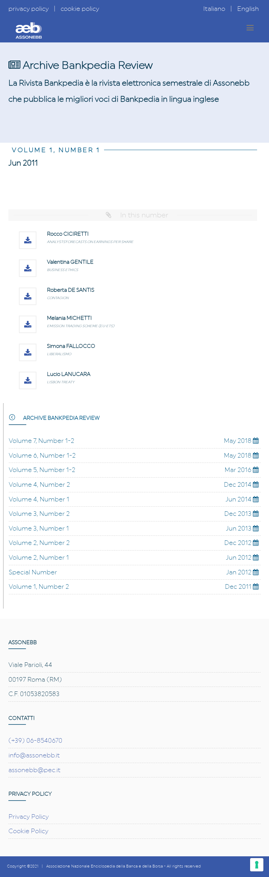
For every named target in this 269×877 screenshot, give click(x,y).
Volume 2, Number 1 (39, 557)
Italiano (214, 9)
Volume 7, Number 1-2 (41, 441)
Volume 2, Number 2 (39, 543)
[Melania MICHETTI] (27, 324)
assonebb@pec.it (34, 770)
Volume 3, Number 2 (39, 514)
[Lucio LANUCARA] (27, 380)
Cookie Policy (28, 831)
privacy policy (28, 9)
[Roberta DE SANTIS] (27, 296)
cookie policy (80, 9)
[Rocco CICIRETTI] (27, 240)
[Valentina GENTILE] (27, 268)
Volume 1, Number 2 (39, 586)
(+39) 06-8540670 (35, 740)
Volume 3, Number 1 (39, 528)
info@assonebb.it (34, 755)
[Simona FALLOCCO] (27, 352)
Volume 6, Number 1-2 (42, 455)
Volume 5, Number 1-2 (42, 470)
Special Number (33, 572)
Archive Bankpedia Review (60, 418)
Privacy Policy (28, 817)
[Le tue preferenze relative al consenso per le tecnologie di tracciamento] (256, 864)
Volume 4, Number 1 (39, 499)
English (248, 9)
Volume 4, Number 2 (39, 484)
